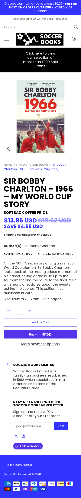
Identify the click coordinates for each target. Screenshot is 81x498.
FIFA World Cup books (32, 165)
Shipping (10, 235)
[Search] (76, 27)
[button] (74, 39)
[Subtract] (9, 310)
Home (8, 165)
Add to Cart (40, 322)
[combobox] (37, 27)
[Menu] (6, 39)
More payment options (40, 344)
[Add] (29, 310)
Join (61, 426)
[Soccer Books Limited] (39, 39)
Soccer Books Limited (17, 474)
